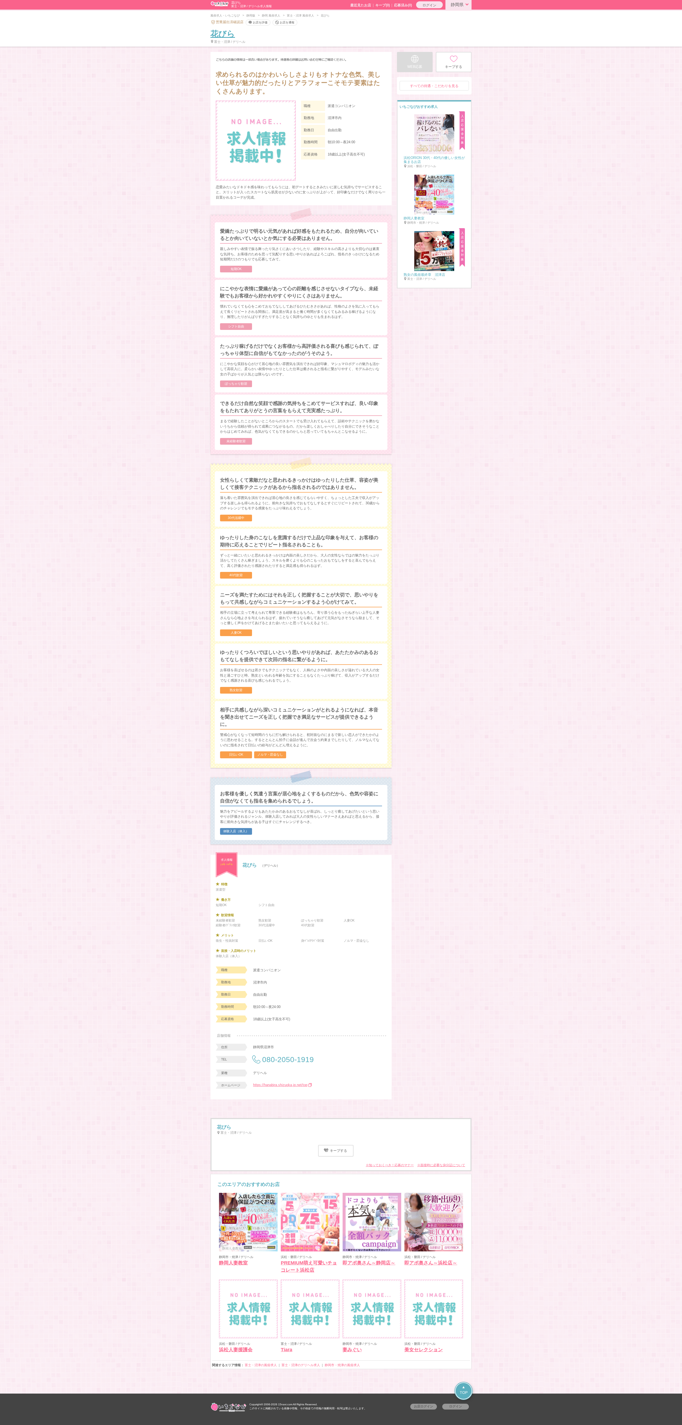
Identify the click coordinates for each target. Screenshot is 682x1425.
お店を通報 (287, 22)
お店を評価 (260, 22)
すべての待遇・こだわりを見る (434, 86)
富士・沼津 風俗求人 (300, 15)
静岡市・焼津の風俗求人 (342, 1365)
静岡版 (250, 15)
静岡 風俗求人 (271, 15)
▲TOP (464, 1390)
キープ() (382, 5)
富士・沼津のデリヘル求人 (301, 1365)
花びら (222, 33)
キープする (338, 1151)
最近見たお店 (360, 5)
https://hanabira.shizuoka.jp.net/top (280, 1085)
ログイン (429, 5)
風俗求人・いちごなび (225, 15)
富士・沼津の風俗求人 (261, 1365)
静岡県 (457, 4)
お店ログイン (423, 1406)
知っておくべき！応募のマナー (391, 1165)
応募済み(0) (403, 5)
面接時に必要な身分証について (442, 1165)
